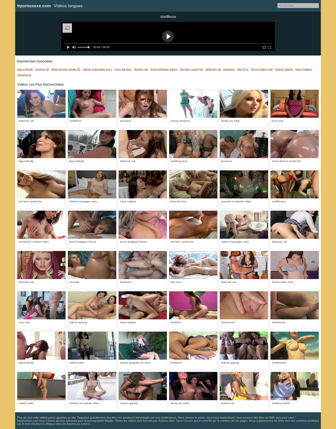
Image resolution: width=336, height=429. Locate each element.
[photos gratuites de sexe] (143, 346)
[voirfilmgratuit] (193, 144)
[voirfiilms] (193, 305)
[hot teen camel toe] (41, 184)
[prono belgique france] (92, 225)
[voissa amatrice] (193, 104)
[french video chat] (294, 265)
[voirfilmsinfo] (294, 346)
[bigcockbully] (41, 144)
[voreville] (92, 265)
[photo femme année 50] (294, 144)
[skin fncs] (193, 265)
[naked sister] (92, 346)
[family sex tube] (244, 104)
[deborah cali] (41, 104)
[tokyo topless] (143, 184)
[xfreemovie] (244, 305)
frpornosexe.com (34, 6)
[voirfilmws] (92, 104)
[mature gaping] (92, 305)
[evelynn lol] (244, 386)
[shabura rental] (294, 386)
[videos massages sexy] (92, 184)
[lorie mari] (294, 104)
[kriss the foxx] (193, 184)
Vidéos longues (68, 6)
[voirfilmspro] (294, 184)
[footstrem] (143, 265)
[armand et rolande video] (244, 184)
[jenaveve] (143, 104)
